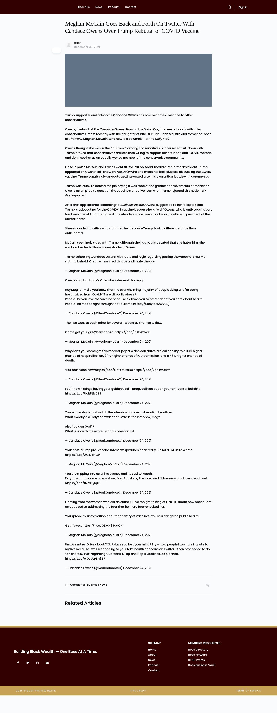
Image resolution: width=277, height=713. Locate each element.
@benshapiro (103, 332)
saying (123, 186)
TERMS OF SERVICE (248, 690)
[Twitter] (28, 663)
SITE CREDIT (138, 690)
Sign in (243, 7)
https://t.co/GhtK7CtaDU (114, 370)
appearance (89, 205)
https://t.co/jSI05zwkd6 (132, 332)
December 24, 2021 (137, 313)
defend (100, 186)
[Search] (229, 7)
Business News (97, 585)
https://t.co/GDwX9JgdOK (102, 525)
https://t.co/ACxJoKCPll (83, 455)
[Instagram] (37, 663)
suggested (164, 205)
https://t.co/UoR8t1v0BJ (83, 393)
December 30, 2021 (87, 47)
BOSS (77, 43)
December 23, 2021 (137, 271)
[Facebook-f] (18, 663)
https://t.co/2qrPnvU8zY (152, 370)
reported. (79, 195)
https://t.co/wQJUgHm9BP (85, 558)
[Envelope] (47, 663)
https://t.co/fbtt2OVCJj (151, 304)
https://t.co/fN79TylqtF (82, 483)
